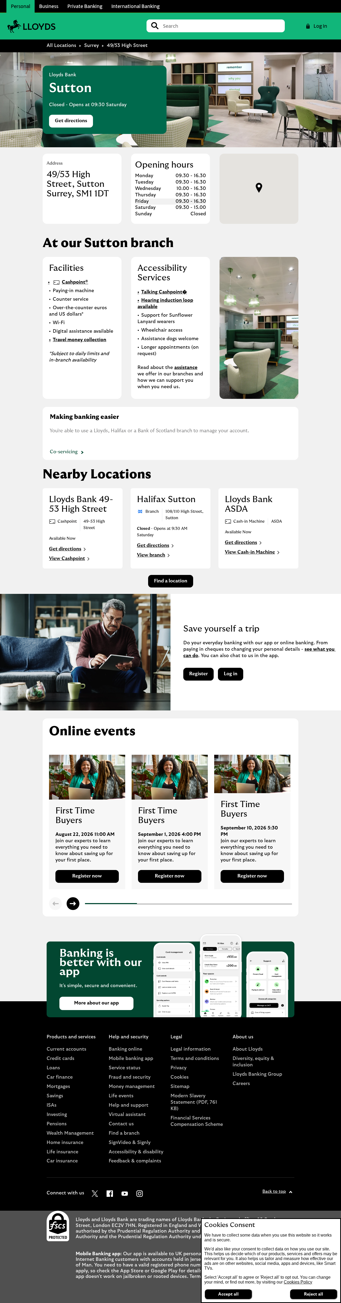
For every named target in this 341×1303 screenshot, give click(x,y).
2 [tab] (138, 904)
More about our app (96, 1003)
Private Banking (84, 6)
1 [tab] (86, 904)
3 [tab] (190, 904)
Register (198, 674)
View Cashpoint (67, 558)
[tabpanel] (87, 822)
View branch (151, 555)
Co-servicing (64, 452)
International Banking (135, 6)
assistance (185, 367)
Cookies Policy (298, 1282)
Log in (230, 674)
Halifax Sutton (166, 499)
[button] (259, 188)
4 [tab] (242, 904)
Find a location (170, 581)
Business (48, 6)
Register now (87, 876)
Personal (20, 6)
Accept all (228, 1294)
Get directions (74, 122)
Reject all (313, 1294)
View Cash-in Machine (250, 552)
